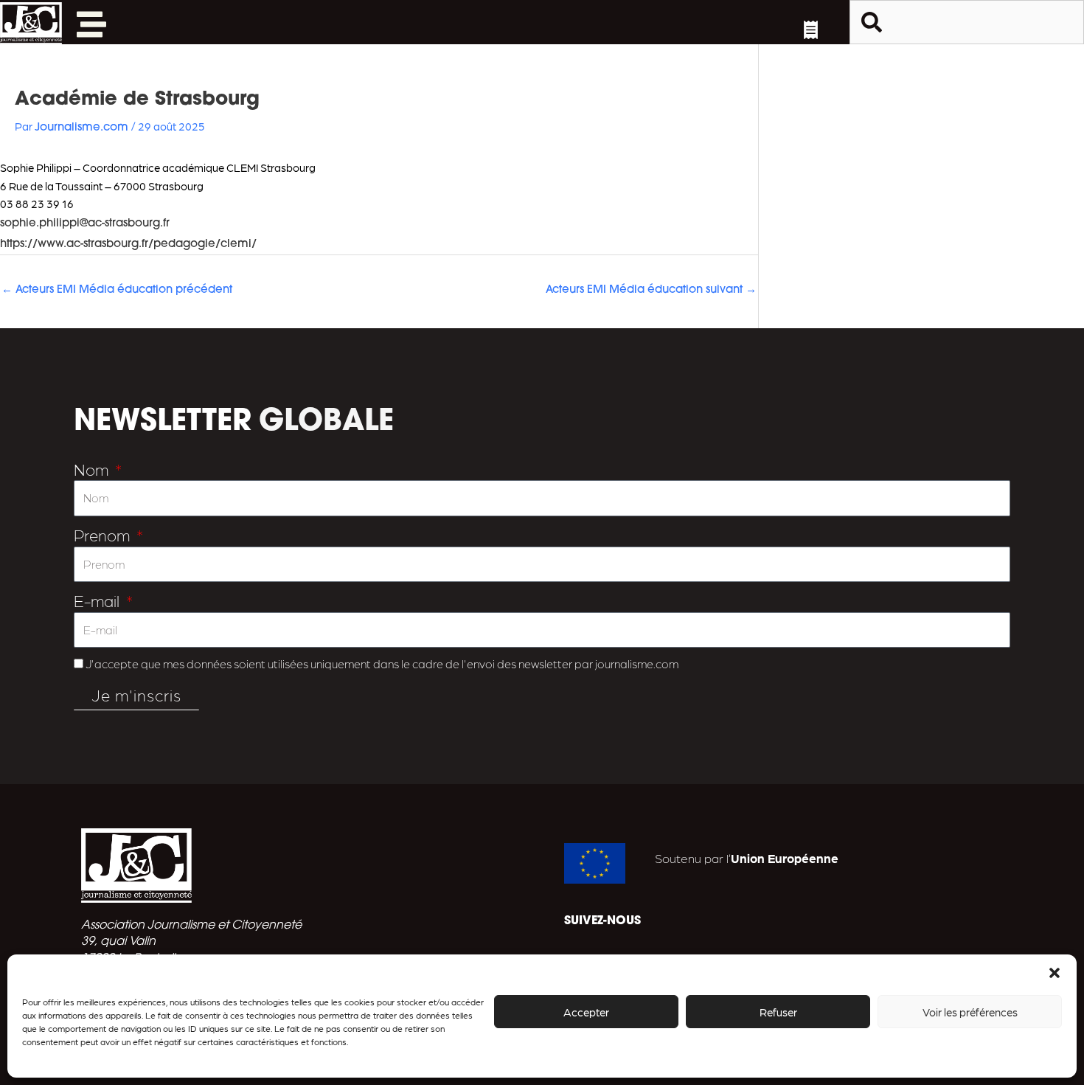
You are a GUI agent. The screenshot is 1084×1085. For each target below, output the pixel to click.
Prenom (103, 534)
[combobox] (967, 22)
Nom (93, 469)
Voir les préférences (970, 1012)
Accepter (586, 1012)
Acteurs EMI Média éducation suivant (651, 290)
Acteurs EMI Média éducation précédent (116, 290)
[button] (1054, 973)
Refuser (778, 1012)
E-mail (98, 600)
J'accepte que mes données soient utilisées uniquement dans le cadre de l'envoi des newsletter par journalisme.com (382, 663)
